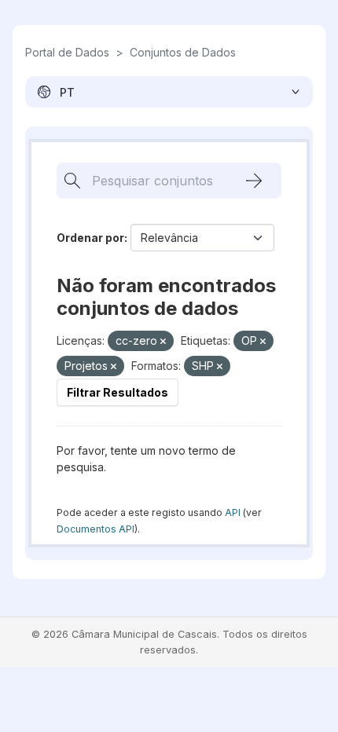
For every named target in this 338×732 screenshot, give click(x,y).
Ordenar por (90, 237)
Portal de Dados (67, 52)
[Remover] (163, 341)
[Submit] (254, 181)
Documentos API (95, 529)
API (233, 512)
